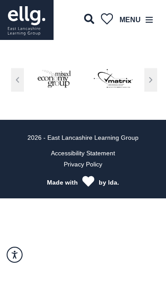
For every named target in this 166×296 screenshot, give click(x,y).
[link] (27, 20)
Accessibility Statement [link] (83, 153)
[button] (17, 80)
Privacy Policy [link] (83, 164)
